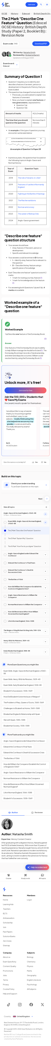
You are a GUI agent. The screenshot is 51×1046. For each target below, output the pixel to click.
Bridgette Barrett (33, 55)
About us (6, 957)
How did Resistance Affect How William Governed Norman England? (24, 785)
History (14, 13)
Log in (29, 900)
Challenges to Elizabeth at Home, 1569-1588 (22, 708)
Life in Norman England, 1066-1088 (18, 792)
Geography (32, 975)
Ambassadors (8, 918)
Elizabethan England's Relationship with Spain (22, 714)
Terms (5, 980)
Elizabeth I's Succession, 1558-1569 (18, 691)
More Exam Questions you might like (23, 664)
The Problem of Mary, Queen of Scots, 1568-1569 (24, 702)
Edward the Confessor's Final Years (18, 747)
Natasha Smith (29, 52)
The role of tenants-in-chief (29, 178)
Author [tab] (15, 812)
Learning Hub (8, 904)
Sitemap (6, 945)
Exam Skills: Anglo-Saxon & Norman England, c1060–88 (25, 672)
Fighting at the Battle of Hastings (31, 194)
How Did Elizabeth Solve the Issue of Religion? (22, 697)
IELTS (5, 913)
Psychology (32, 984)
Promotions (8, 971)
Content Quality (9, 966)
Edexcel (26, 13)
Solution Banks (9, 936)
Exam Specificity (9, 962)
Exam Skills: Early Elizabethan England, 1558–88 (23, 685)
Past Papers (7, 932)
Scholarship (8, 922)
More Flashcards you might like (20, 734)
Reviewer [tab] (39, 812)
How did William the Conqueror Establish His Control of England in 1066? (25, 765)
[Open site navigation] (47, 4)
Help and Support (10, 994)
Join (4, 927)
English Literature (34, 980)
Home (5, 900)
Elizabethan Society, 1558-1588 (16, 726)
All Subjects (31, 989)
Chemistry (31, 962)
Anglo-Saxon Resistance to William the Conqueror (24, 772)
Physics (30, 966)
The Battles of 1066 (12, 758)
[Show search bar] (41, 4)
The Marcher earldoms (27, 200)
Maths (29, 971)
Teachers (6, 909)
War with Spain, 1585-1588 (14, 720)
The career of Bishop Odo (28, 214)
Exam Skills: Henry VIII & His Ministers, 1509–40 (22, 679)
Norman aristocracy (26, 207)
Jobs (5, 975)
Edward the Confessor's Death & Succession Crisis (24, 752)
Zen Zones (7, 941)
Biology (30, 957)
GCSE (4, 13)
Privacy (6, 984)
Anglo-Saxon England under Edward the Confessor (24, 741)
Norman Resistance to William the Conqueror (22, 778)
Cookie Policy (8, 989)
